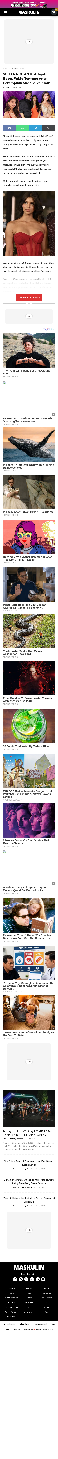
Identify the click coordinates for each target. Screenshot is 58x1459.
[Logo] (29, 12)
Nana (8, 87)
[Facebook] (15, 1279)
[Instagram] (21, 1279)
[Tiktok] (32, 1279)
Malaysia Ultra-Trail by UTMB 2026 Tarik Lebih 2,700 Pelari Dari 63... (27, 1133)
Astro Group (49, 1329)
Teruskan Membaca (29, 297)
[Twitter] (26, 1279)
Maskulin (7, 68)
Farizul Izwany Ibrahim (13, 1139)
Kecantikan (19, 68)
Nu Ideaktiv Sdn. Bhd (27, 1329)
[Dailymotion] (43, 1279)
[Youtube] (38, 1279)
